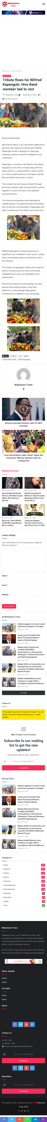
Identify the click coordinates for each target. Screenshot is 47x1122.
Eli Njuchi (13, 356)
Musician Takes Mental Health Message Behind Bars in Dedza (12, 523)
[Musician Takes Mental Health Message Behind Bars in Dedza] (12, 510)
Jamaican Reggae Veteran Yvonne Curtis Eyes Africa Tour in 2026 (34, 523)
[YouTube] (26, 1024)
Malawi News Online (9, 359)
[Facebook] (14, 1024)
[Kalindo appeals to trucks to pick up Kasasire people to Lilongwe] (9, 627)
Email (5, 585)
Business (7, 893)
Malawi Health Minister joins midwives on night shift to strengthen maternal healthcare (31, 681)
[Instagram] (32, 1024)
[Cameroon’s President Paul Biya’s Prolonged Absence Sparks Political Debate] (9, 639)
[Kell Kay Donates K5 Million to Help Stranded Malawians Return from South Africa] (35, 483)
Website (5, 595)
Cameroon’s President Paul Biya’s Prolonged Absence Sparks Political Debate (29, 637)
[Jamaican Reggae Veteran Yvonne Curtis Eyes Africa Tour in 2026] (35, 510)
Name (5, 576)
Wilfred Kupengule (24, 359)
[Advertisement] (23, 42)
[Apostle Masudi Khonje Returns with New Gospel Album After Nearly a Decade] (12, 483)
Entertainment (16, 71)
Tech (6, 905)
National (7, 869)
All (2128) (23, 693)
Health (6, 901)
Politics (6, 873)
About (4, 982)
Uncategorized (9, 885)
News (6, 865)
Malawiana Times (12, 95)
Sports (6, 877)
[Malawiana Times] (10, 4)
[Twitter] (20, 1024)
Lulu (20, 356)
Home (6, 71)
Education (8, 897)
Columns (7, 881)
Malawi (26, 356)
